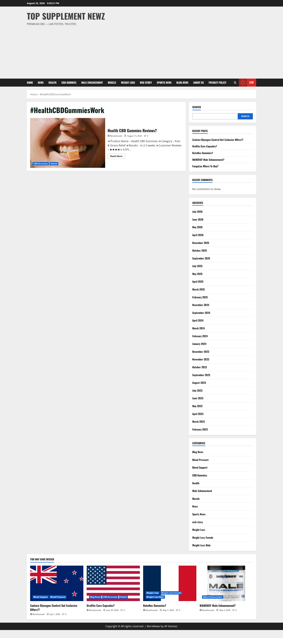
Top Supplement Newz (66, 16)
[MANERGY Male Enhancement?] (226, 583)
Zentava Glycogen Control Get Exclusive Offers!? (217, 140)
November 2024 (200, 305)
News (41, 82)
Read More (117, 156)
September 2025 (201, 258)
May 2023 (197, 406)
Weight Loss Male (201, 545)
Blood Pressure (200, 460)
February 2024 (200, 336)
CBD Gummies (68, 82)
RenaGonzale (116, 135)
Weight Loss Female (202, 537)
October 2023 (199, 367)
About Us (198, 82)
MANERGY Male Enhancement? (208, 160)
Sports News (164, 82)
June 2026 (197, 219)
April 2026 (198, 235)
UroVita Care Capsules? (204, 146)
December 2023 (200, 352)
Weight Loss (128, 82)
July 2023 (197, 390)
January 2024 (199, 344)
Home (30, 82)
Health (52, 82)
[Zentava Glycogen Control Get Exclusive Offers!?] (56, 583)
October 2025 (199, 250)
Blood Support (200, 467)
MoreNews (153, 626)
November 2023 (200, 359)
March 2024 (198, 328)
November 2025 (200, 243)
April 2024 (197, 320)
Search (196, 107)
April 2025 (197, 281)
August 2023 (199, 383)
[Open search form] (235, 82)
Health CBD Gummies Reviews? (67, 143)
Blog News (182, 82)
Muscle (112, 82)
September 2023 (201, 375)
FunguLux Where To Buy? (205, 166)
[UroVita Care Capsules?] (113, 583)
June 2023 (197, 398)
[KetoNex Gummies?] (169, 583)
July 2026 (197, 212)
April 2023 (197, 414)
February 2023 (200, 429)
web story (146, 82)
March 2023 (198, 421)
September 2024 (201, 313)
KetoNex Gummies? (202, 153)
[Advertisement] (140, 51)
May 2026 (197, 227)
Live (251, 82)
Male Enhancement (92, 82)
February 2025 (200, 297)
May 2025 (197, 274)
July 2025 (197, 266)
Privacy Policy (217, 82)
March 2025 (198, 289)
